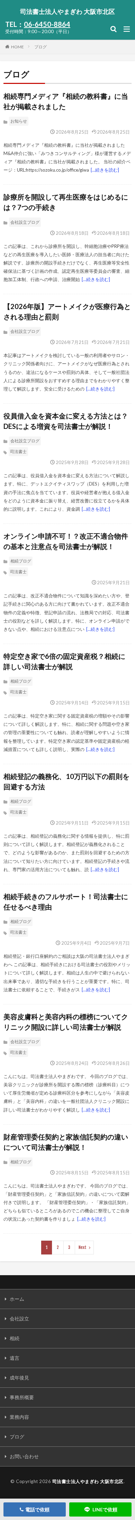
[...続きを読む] (105, 170)
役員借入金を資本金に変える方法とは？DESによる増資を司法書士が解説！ (65, 421)
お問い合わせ (24, 1456)
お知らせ (18, 121)
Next (83, 1247)
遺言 (14, 1358)
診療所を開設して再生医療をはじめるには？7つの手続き (65, 202)
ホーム (17, 1299)
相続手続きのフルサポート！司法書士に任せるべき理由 (65, 901)
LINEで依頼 (104, 1509)
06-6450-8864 (47, 24)
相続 (14, 1338)
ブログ (40, 46)
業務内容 (19, 1417)
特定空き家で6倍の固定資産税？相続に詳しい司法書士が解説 (64, 661)
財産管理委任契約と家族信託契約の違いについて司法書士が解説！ (65, 1142)
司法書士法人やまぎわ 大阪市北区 (67, 11)
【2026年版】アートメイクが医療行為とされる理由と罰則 (67, 311)
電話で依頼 (37, 1509)
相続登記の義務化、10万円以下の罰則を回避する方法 (66, 781)
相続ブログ (20, 561)
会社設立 (19, 1318)
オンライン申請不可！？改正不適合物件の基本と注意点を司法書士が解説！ (65, 541)
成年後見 (19, 1377)
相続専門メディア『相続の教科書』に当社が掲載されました (65, 101)
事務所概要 (22, 1397)
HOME (17, 47)
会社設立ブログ (24, 222)
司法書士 (18, 451)
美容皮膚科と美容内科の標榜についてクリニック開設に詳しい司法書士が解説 (65, 1021)
